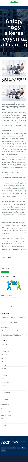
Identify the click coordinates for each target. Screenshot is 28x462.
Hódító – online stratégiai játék (8, 295)
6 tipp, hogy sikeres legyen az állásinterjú (14, 80)
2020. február (4, 375)
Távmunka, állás (5, 429)
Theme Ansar (16, 459)
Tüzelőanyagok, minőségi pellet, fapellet (11, 297)
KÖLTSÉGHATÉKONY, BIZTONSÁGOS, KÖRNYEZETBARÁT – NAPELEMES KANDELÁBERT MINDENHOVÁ (14, 318)
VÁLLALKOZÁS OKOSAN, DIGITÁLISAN (9, 322)
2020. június (3, 361)
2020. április (4, 368)
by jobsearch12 (19, 82)
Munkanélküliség (5, 422)
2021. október (4, 344)
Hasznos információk (6, 415)
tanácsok (13, 447)
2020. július (3, 358)
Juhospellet (4, 300)
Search (5, 272)
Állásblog (14, 2)
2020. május (4, 365)
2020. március (4, 372)
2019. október (4, 389)
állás (18, 447)
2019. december (5, 382)
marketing (3, 447)
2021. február (4, 354)
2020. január (4, 378)
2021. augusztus (5, 351)
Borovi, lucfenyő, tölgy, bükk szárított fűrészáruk (12, 306)
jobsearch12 (8, 257)
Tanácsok (3, 425)
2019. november (5, 385)
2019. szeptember (5, 392)
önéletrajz (4, 450)
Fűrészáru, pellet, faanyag (7, 303)
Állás (12, 82)
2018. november (5, 399)
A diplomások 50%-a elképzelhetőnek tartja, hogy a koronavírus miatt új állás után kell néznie (14, 334)
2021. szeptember (5, 348)
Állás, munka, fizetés (6, 411)
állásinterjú (23, 447)
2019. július (3, 396)
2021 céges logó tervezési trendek (9, 330)
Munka (2, 418)
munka (8, 447)
